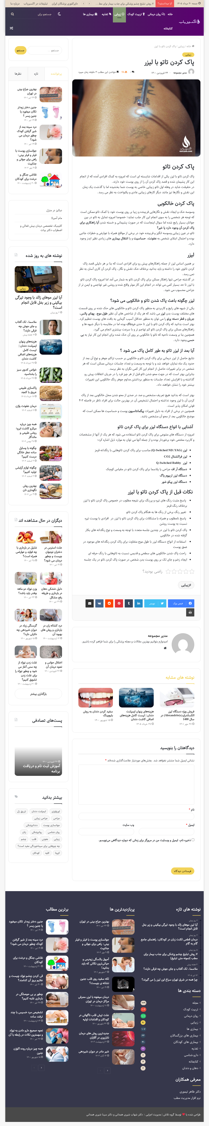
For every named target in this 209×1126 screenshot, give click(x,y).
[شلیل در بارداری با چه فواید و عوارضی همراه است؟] (26, 537)
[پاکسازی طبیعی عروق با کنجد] (51, 393)
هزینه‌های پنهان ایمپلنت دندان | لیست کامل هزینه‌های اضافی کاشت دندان (137, 715)
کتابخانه (168, 28)
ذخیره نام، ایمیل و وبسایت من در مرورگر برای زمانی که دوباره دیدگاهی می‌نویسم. (144, 840)
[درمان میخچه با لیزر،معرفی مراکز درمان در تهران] (123, 1002)
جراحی (56, 818)
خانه (170, 14)
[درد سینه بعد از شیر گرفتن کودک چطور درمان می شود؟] (51, 132)
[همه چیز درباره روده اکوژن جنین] (57, 1054)
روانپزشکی (37, 832)
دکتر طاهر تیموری (190, 1091)
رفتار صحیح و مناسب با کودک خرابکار (43, 768)
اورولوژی (56, 811)
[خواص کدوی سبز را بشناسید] (51, 375)
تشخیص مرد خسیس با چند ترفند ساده (27, 1014)
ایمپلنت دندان (39, 811)
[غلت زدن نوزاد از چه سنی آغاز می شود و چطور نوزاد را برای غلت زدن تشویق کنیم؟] (26, 652)
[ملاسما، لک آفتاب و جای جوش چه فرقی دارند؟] (51, 327)
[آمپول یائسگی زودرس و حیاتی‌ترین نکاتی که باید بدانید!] (123, 964)
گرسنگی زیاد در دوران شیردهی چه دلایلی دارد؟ (27, 629)
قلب (34, 839)
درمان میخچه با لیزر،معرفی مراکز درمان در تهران (93, 999)
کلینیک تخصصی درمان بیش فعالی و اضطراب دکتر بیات (41, 227)
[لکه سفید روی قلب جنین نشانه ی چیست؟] (123, 984)
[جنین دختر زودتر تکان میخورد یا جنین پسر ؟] (51, 112)
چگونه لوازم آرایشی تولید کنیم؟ (26, 469)
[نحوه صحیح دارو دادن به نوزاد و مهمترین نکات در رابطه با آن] (57, 1036)
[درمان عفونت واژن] (51, 411)
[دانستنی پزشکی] (189, 21)
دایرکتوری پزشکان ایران (65, 3)
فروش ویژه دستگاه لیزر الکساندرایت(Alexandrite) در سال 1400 (177, 715)
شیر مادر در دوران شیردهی (94, 1051)
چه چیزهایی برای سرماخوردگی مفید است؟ (39, 846)
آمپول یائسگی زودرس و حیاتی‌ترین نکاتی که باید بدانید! (95, 963)
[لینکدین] (139, 603)
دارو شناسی (191, 1055)
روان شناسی (54, 832)
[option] (38, 753)
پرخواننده (56, 73)
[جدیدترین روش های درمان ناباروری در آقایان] (123, 1038)
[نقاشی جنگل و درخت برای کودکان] (51, 180)
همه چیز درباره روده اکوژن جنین (28, 1050)
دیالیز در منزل (54, 210)
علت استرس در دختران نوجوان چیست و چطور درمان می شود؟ (53, 554)
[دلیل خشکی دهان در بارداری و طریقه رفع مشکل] (51, 578)
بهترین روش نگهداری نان (30, 487)
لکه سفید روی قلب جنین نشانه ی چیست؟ (94, 980)
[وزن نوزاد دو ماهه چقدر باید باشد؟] (26, 578)
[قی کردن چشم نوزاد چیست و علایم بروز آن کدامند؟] (57, 981)
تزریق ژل (21, 811)
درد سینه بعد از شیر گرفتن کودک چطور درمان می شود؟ (27, 133)
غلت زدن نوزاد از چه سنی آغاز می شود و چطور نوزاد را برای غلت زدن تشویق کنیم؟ (26, 671)
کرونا (57, 853)
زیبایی (118, 14)
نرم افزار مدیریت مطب (187, 1097)
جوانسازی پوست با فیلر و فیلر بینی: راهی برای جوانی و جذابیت (26, 157)
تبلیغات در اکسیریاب (36, 3)
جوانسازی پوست (51, 825)
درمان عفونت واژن (26, 406)
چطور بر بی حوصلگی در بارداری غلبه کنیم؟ (29, 996)
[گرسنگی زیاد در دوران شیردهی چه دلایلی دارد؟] (26, 615)
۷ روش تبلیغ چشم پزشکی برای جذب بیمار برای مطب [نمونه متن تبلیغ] (115, 3)
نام (191, 809)
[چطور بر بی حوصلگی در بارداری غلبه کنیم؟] (57, 999)
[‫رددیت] (109, 603)
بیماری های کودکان (185, 1042)
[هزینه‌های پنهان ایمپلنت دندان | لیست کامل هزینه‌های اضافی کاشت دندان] (136, 697)
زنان (24, 832)
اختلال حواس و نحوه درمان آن (53, 664)
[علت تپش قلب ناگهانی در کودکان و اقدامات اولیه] (123, 1020)
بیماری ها (88, 14)
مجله (195, 1003)
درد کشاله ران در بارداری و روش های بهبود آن (51, 629)
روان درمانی (155, 14)
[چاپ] (190, 612)
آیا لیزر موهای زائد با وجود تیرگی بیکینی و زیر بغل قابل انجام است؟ (38, 302)
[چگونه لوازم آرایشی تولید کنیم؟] (51, 473)
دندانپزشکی (32, 825)
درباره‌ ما (15, 3)
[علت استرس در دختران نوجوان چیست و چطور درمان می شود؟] (51, 537)
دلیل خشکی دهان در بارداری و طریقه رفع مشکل (51, 593)
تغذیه (105, 14)
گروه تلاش (168, 1114)
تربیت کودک (135, 14)
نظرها (18, 73)
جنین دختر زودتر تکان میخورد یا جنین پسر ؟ (27, 111)
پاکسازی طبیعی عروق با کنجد (28, 389)
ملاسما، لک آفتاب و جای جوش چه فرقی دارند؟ (26, 326)
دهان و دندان (190, 1068)
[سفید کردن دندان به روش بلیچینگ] (95, 697)
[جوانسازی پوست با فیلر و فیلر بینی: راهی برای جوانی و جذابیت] (51, 156)
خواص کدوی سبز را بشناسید (27, 371)
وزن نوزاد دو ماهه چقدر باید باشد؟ (27, 590)
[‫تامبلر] (129, 603)
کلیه (47, 853)
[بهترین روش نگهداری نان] (51, 491)
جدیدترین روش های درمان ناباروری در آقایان (94, 1035)
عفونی (45, 839)
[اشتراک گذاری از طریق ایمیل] (90, 603)
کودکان (36, 853)
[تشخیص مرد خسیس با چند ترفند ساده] (57, 1017)
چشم (23, 839)
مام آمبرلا (56, 218)
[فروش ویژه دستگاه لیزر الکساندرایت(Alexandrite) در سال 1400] (177, 697)
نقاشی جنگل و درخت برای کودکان (26, 176)
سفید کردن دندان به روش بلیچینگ (98, 713)
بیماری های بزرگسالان (184, 1035)
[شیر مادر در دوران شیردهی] (123, 1057)
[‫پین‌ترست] (119, 603)
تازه (36, 73)
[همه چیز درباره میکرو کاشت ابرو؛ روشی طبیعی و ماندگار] (51, 429)
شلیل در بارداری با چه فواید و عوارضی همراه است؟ (26, 552)
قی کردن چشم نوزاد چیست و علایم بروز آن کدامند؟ (26, 978)
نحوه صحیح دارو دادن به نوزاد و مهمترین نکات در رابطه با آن (26, 1032)
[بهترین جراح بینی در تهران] (51, 94)
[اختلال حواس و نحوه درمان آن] (51, 652)
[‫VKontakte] (99, 603)
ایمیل (190, 825)
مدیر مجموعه (180, 73)
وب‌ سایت (128, 825)
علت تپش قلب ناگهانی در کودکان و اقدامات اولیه (94, 1017)
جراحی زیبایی (41, 818)
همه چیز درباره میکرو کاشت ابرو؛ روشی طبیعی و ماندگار (26, 430)
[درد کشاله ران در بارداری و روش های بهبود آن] (51, 615)
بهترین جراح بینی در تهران (27, 91)
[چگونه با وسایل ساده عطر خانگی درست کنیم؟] (51, 453)
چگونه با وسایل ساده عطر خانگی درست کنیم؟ (27, 452)
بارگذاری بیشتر (38, 694)
